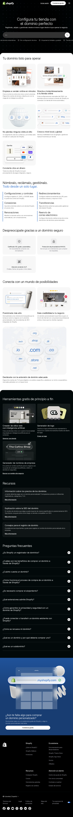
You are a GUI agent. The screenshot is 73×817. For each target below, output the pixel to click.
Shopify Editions (31, 751)
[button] (69, 3)
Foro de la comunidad (56, 778)
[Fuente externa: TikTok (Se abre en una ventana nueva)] (21, 808)
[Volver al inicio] (5, 744)
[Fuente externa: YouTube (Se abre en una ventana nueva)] (12, 808)
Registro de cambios (32, 786)
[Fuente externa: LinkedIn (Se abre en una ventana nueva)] (25, 808)
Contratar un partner (55, 782)
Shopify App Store (55, 757)
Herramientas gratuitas (33, 782)
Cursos (28, 778)
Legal (20, 801)
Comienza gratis (58, 3)
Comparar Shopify (31, 775)
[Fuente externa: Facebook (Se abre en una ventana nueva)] (4, 808)
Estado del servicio (55, 786)
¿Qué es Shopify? (31, 747)
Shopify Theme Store (56, 753)
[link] (67, 35)
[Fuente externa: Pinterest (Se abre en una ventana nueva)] (29, 808)
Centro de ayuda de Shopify (58, 775)
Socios (51, 760)
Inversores (29, 754)
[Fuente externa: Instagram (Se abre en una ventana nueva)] (16, 808)
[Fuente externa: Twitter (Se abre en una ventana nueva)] (8, 808)
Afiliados (51, 764)
